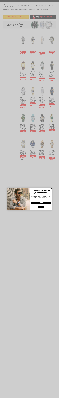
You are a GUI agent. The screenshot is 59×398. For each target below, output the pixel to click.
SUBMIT (41, 202)
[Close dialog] (51, 188)
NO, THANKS (40, 206)
